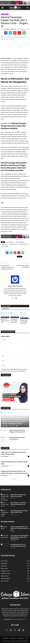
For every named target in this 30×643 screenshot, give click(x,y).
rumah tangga (5, 246)
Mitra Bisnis (5, 638)
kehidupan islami (13, 244)
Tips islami (3, 566)
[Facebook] (13, 298)
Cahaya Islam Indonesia (10, 29)
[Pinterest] (15, 630)
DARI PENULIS (5, 308)
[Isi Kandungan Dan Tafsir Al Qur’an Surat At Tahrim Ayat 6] (5, 546)
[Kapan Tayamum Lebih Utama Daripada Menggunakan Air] (5, 505)
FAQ (27, 638)
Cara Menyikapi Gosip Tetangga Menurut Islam (14, 321)
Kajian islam (4, 563)
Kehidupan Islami (4, 14)
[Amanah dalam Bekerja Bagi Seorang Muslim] (4, 439)
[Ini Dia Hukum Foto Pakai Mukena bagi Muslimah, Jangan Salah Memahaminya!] (5, 538)
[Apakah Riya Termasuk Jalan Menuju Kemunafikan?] (5, 497)
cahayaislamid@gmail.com (19, 619)
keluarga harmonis (23, 244)
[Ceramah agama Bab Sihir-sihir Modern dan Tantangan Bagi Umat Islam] (5, 529)
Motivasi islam (5, 576)
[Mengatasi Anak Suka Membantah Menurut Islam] (24, 315)
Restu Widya (5, 425)
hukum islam (4, 568)
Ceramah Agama (5, 578)
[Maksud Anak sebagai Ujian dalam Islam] (5, 315)
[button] (27, 7)
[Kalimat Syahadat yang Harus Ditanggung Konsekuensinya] (4, 431)
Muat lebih (14, 479)
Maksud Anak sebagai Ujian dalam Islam (5, 321)
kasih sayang (5, 244)
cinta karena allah (20, 242)
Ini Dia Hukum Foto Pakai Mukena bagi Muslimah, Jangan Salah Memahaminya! (19, 537)
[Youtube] (23, 630)
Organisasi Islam (5, 573)
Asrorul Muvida (4, 456)
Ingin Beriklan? (20, 638)
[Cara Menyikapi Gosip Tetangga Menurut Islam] (15, 315)
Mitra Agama (13, 638)
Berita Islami (4, 561)
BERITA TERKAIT (6, 306)
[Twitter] (19, 630)
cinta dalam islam (10, 242)
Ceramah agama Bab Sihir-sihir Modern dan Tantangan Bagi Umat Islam (19, 528)
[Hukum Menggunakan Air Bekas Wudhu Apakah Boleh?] (5, 513)
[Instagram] (16, 298)
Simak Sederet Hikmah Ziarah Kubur (23, 266)
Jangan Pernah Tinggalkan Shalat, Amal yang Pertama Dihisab (7, 267)
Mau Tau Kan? (5, 581)
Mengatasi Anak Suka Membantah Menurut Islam (24, 322)
